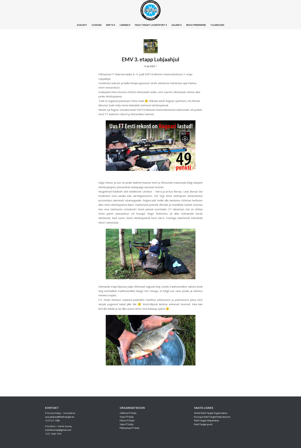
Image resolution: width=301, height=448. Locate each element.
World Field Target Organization (210, 413)
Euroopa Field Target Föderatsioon (212, 416)
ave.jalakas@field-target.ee (59, 416)
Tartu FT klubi (127, 416)
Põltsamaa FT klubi (129, 428)
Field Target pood (203, 424)
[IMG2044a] (151, 46)
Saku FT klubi (126, 424)
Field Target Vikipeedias (206, 420)
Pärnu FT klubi (127, 420)
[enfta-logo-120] (150, 10)
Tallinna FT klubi (128, 413)
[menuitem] (82, 25)
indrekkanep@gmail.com (58, 429)
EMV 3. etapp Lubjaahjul (150, 59)
